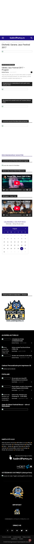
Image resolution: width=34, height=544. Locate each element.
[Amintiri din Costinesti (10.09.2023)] (6, 358)
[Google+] (12, 530)
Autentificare (14, 539)
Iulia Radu (14, 351)
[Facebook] (7, 530)
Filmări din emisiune (7, 450)
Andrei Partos (5, 72)
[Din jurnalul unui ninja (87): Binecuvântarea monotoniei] (6, 380)
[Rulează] (4, 190)
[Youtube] (26, 530)
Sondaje (25, 448)
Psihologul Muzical (19, 444)
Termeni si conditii (6, 537)
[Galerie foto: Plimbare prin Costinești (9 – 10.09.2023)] (6, 397)
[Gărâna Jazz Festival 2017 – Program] (17, 58)
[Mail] (17, 530)
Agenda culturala (18, 446)
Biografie (29, 444)
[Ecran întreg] (30, 190)
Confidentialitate (17, 537)
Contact (21, 539)
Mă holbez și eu (21, 442)
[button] (31, 38)
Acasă (3, 42)
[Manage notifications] (30, 540)
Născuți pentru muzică (8, 442)
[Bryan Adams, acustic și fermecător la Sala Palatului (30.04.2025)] (6, 389)
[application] (17, 183)
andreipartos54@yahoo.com (21, 519)
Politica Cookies (27, 537)
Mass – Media (7, 446)
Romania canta (19, 450)
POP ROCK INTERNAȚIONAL (8, 64)
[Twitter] (21, 530)
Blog (29, 442)
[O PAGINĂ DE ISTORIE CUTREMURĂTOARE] (6, 341)
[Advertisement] (17, 18)
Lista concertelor (7, 444)
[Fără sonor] (27, 190)
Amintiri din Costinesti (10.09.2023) (22, 355)
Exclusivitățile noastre (14, 448)
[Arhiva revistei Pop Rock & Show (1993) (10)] (6, 350)
